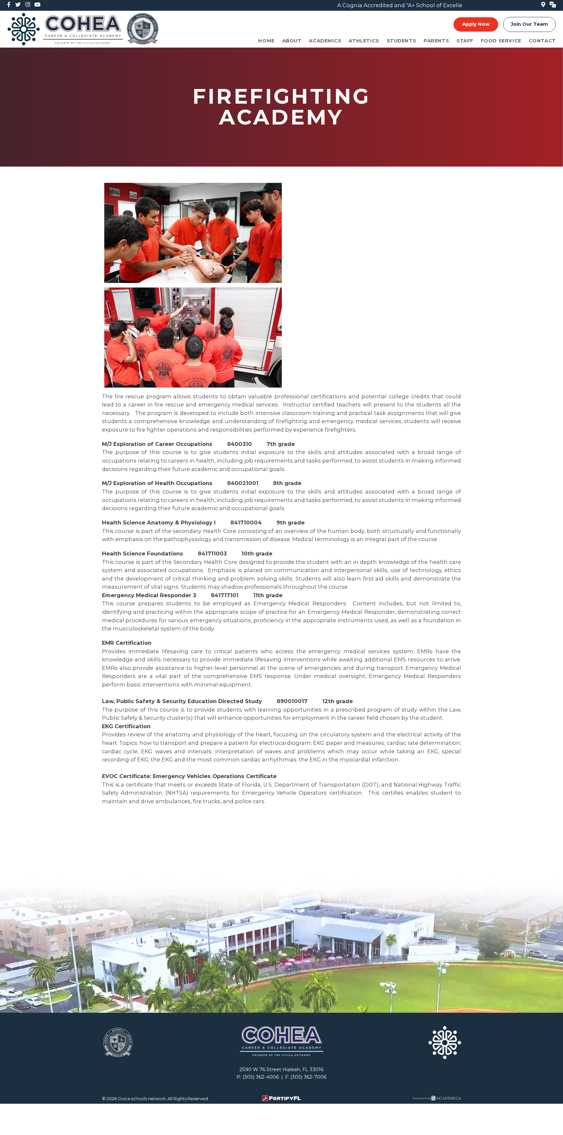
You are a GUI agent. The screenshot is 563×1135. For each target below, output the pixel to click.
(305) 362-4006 (260, 1077)
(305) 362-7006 (308, 1077)
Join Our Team (529, 24)
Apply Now (476, 24)
